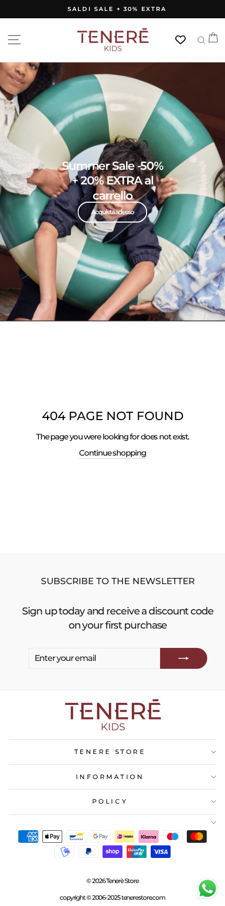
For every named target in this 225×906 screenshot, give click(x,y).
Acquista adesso (112, 212)
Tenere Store (109, 752)
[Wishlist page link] (185, 39)
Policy (110, 801)
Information (110, 777)
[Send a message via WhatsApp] (207, 888)
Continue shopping (112, 453)
